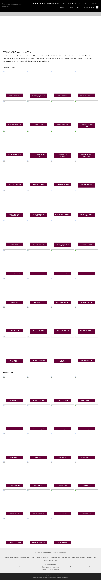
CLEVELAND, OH (86, 485)
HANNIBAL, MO (62, 514)
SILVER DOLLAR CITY (86, 274)
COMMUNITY (64, 7)
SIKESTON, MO (38, 485)
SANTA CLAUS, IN (86, 400)
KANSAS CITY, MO (14, 429)
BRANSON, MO (14, 400)
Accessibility (51, 569)
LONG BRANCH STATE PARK (62, 331)
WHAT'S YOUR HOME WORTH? (84, 7)
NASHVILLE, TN (14, 457)
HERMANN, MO (14, 514)
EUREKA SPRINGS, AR (38, 542)
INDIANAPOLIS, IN (62, 400)
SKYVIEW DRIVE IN (86, 302)
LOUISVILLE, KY (62, 542)
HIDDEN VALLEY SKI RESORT (38, 331)
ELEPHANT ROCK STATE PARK (86, 125)
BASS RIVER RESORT (15, 95)
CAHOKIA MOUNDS (86, 244)
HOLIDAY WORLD (38, 274)
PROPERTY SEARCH (39, 3)
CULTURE (84, 3)
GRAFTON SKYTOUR (86, 360)
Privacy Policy (44, 569)
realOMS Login (65, 577)
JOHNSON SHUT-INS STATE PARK (86, 155)
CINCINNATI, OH (62, 485)
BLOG (71, 7)
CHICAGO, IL (62, 429)
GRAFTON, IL (86, 429)
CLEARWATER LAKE (62, 125)
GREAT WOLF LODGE (15, 274)
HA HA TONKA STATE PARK (39, 155)
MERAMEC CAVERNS (38, 184)
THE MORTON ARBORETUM (62, 361)
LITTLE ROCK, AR (86, 457)
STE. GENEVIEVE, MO (39, 514)
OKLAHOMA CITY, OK (15, 542)
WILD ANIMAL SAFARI (62, 302)
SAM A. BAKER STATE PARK (86, 215)
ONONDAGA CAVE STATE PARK (14, 215)
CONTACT (63, 3)
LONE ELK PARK (14, 330)
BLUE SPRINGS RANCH (14, 125)
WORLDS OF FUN (38, 302)
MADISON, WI (62, 457)
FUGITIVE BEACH (62, 95)
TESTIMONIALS (93, 3)
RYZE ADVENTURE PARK (39, 360)
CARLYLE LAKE (38, 125)
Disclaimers (59, 577)
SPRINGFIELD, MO (38, 400)
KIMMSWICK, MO (15, 485)
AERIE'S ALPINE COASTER (14, 361)
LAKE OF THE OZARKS (62, 184)
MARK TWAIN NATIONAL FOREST (62, 244)
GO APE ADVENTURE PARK (86, 331)
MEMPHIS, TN (39, 457)
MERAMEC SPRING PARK (86, 185)
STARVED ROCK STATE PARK (38, 95)
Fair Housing (56, 569)
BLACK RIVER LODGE (86, 95)
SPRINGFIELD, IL (86, 514)
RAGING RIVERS (62, 274)
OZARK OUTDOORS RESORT (38, 215)
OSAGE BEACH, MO (38, 429)
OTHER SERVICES (74, 3)
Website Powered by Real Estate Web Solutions (50, 575)
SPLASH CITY (15, 302)
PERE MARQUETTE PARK (62, 214)
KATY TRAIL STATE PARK (15, 184)
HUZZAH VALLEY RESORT (62, 155)
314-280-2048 (53, 560)
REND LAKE (14, 244)
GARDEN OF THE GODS (14, 154)
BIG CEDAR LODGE (38, 244)
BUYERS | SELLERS (53, 3)
